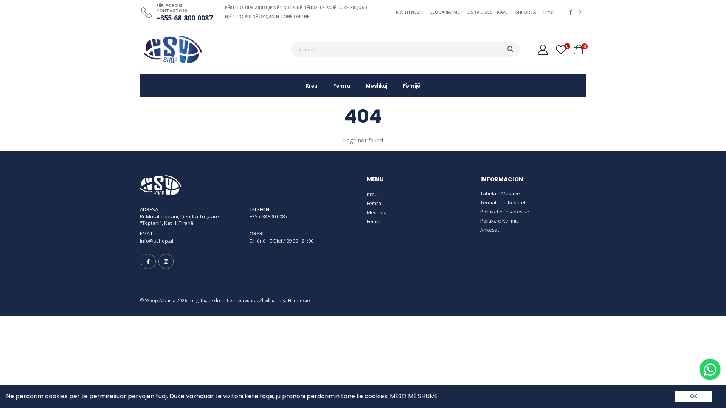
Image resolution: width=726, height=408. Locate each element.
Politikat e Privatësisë (504, 211)
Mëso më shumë (414, 396)
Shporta (525, 12)
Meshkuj (377, 86)
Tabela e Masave (500, 193)
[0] (560, 49)
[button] (579, 49)
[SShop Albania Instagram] (581, 12)
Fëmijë (411, 86)
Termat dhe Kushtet (503, 202)
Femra (341, 86)
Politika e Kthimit (499, 220)
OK (693, 396)
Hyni (548, 12)
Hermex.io (299, 300)
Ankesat (489, 229)
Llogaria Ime (445, 12)
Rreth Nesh (409, 12)
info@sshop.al (156, 240)
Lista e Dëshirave (487, 12)
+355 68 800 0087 (184, 18)
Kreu (312, 86)
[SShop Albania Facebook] (570, 12)
